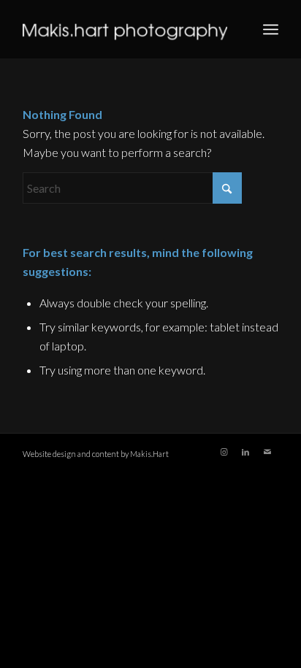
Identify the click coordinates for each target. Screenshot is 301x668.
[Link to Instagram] (224, 452)
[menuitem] (270, 29)
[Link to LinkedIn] (245, 452)
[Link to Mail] (267, 452)
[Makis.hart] (125, 29)
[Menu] (270, 29)
